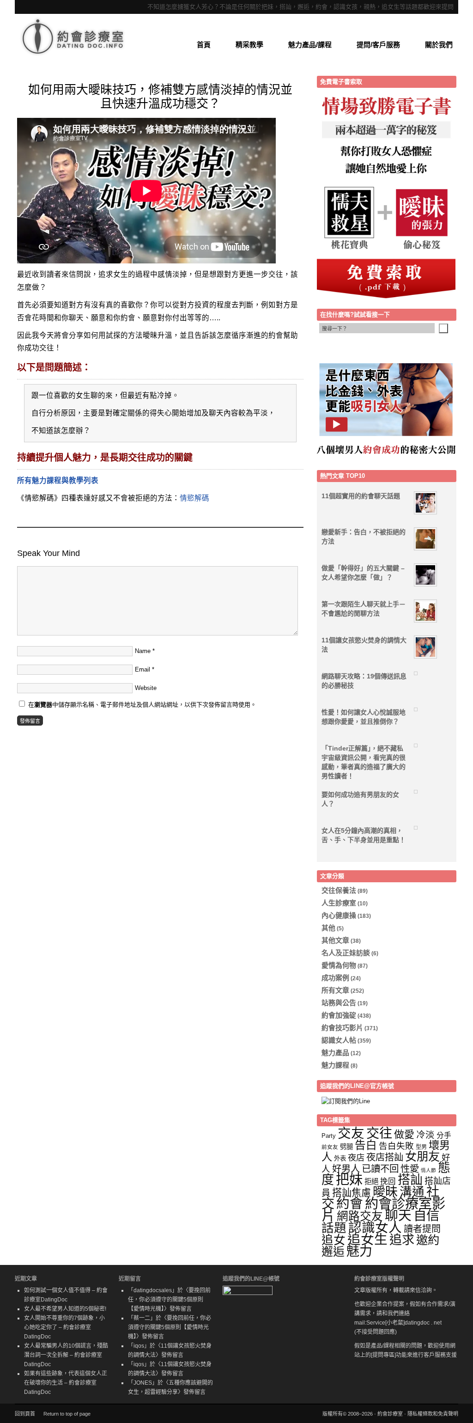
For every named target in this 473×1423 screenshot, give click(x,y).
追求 (401, 1240)
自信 (426, 1215)
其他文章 (335, 940)
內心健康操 (338, 915)
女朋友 (422, 1156)
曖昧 (385, 1192)
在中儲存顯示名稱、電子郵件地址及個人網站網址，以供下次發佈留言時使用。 (142, 704)
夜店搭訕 (384, 1157)
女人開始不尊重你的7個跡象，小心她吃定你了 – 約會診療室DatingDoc (64, 1327)
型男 (421, 1147)
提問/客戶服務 (378, 45)
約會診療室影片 (383, 1209)
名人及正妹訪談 (345, 953)
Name (143, 650)
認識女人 (375, 1227)
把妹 (349, 1179)
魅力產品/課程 (310, 45)
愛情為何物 (338, 965)
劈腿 (346, 1146)
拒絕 (371, 1181)
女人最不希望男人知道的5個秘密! (65, 1309)
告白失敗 (396, 1146)
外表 (340, 1158)
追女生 (367, 1239)
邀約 (427, 1240)
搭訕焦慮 (351, 1192)
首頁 (204, 45)
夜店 (356, 1157)
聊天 (398, 1215)
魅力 (359, 1251)
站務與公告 (338, 1003)
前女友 (329, 1147)
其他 (328, 928)
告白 (366, 1145)
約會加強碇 (338, 1015)
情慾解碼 (194, 498)
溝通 (412, 1192)
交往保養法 (338, 890)
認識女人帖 (338, 1040)
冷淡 (425, 1135)
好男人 (346, 1169)
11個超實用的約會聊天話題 (360, 496)
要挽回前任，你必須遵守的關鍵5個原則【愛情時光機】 (169, 1299)
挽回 (388, 1181)
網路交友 (360, 1216)
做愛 (404, 1134)
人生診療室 (338, 903)
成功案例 (335, 978)
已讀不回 (380, 1168)
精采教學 (249, 45)
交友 (351, 1133)
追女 (333, 1240)
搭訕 (410, 1180)
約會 (349, 1203)
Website (146, 687)
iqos (138, 1346)
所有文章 (335, 990)
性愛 (409, 1168)
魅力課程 (335, 1065)
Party (328, 1135)
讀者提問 (422, 1229)
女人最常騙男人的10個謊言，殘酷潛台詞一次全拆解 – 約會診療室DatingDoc (66, 1355)
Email (142, 669)
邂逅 (333, 1251)
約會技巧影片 (342, 1028)
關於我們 (439, 45)
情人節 (428, 1170)
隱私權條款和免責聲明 (432, 1414)
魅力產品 (335, 1053)
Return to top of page (67, 1414)
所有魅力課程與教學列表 (57, 480)
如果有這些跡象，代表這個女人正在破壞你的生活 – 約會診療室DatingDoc (65, 1382)
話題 (333, 1228)
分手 (444, 1135)
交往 (379, 1133)
